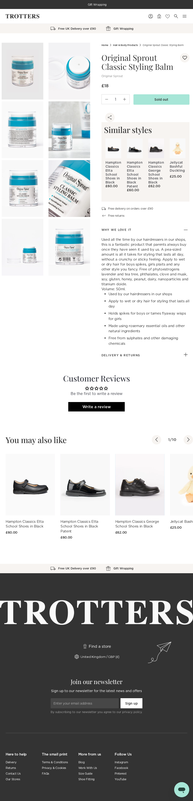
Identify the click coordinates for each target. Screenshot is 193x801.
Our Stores (13, 779)
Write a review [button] (96, 406)
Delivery (11, 762)
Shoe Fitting (86, 779)
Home (104, 45)
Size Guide (85, 773)
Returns (11, 768)
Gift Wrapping (97, 4)
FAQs (45, 773)
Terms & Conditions (55, 762)
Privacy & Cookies (54, 768)
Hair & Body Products (125, 45)
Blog (81, 762)
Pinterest (120, 773)
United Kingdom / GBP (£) (99, 657)
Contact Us (13, 773)
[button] (184, 57)
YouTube (120, 779)
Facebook (121, 768)
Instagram (121, 762)
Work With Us (87, 768)
